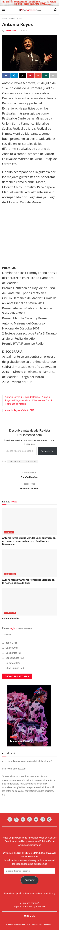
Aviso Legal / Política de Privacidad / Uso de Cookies (30, 838)
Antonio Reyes (15, 461)
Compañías (13, 653)
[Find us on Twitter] (16, 820)
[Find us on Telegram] (49, 819)
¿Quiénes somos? (29, 903)
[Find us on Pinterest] (23, 819)
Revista (12, 19)
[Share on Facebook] (6, 75)
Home (4, 19)
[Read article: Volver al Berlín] (29, 602)
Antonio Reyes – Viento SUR (20, 410)
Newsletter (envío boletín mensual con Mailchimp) (29, 893)
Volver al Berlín (10, 618)
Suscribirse (47, 451)
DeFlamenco (10, 31)
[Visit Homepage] (29, 9)
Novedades (9, 574)
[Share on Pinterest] (30, 75)
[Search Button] (55, 10)
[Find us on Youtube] (36, 819)
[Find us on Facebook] (9, 819)
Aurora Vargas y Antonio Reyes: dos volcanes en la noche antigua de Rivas (28, 581)
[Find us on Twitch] (42, 819)
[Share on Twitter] (22, 75)
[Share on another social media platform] (53, 75)
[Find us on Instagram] (29, 819)
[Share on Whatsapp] (45, 75)
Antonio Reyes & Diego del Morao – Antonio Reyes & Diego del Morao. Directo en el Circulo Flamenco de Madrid (29, 400)
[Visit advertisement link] (29, 3)
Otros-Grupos (14, 668)
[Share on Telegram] (14, 75)
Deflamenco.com (18, 925)
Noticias (8, 532)
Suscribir (29, 880)
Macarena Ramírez (22, 741)
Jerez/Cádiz (30, 461)
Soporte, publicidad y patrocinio (29, 906)
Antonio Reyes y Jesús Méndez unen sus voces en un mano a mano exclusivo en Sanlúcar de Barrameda (29, 541)
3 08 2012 (25, 31)
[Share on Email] (38, 75)
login (12, 628)
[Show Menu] (3, 10)
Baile (11, 643)
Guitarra (12, 663)
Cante (19, 19)
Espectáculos (14, 658)
